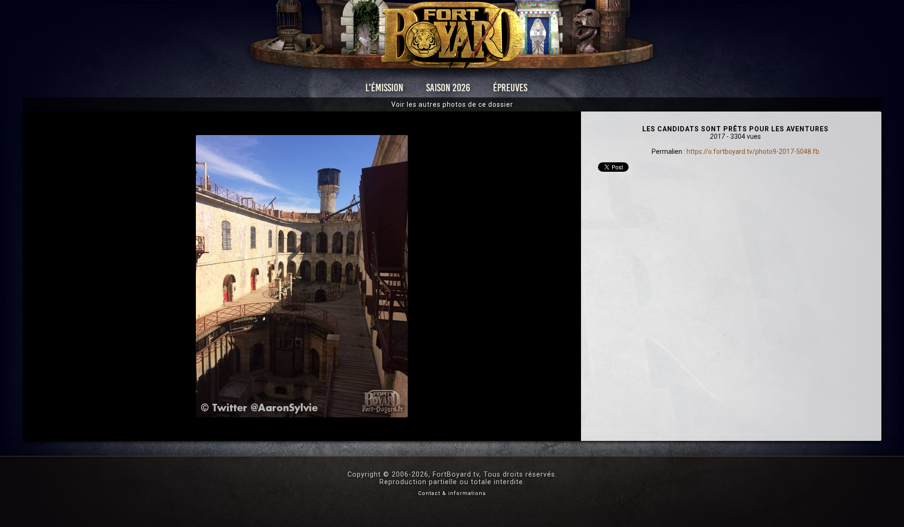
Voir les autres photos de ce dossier (452, 104)
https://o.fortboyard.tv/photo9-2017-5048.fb (752, 151)
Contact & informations (452, 493)
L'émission (384, 88)
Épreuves (510, 88)
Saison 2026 (448, 88)
